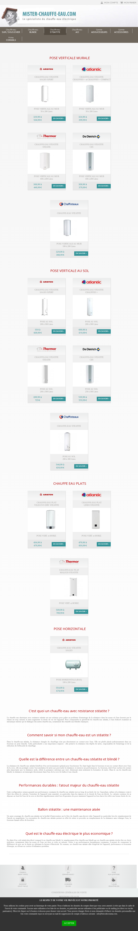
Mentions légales (69, 897)
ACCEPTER (69, 923)
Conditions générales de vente (69, 892)
